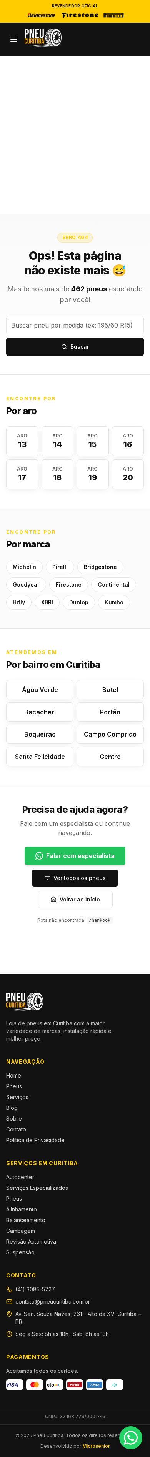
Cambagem (20, 1230)
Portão (110, 712)
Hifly (19, 602)
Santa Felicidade (40, 756)
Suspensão (20, 1252)
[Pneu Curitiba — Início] (43, 38)
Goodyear (26, 584)
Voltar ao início (80, 899)
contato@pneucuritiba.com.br (52, 1301)
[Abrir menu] (14, 39)
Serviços (17, 1097)
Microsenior (96, 1446)
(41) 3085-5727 (35, 1289)
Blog (12, 1107)
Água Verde (40, 690)
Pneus (14, 1086)
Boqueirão (40, 734)
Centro (110, 756)
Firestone (69, 584)
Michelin (24, 567)
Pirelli (60, 567)
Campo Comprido (110, 734)
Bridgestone (100, 567)
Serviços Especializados (37, 1187)
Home (13, 1075)
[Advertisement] (75, 135)
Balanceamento (25, 1220)
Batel (110, 690)
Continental (114, 584)
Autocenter (20, 1177)
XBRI (47, 602)
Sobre (14, 1118)
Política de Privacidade (35, 1140)
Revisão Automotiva (31, 1241)
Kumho (114, 602)
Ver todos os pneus (79, 878)
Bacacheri (40, 712)
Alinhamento (21, 1209)
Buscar (79, 346)
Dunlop (78, 602)
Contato (16, 1129)
